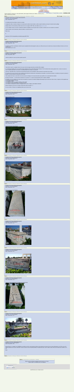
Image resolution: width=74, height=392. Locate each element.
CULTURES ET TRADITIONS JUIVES (54, 13)
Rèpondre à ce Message (12, 39)
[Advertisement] (24, 11)
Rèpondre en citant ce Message (22, 39)
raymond (10, 18)
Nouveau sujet (22, 16)
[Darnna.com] (37, 4)
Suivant (68, 16)
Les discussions (16, 16)
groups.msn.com (43, 25)
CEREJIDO (11, 42)
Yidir (10, 53)
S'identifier (32, 16)
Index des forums (10, 16)
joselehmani (11, 342)
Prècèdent (64, 16)
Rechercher (28, 16)
